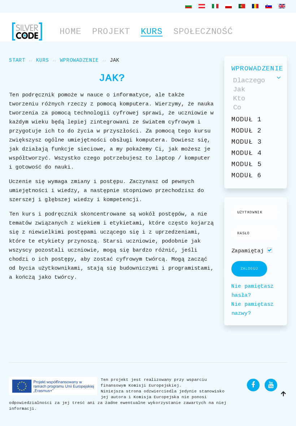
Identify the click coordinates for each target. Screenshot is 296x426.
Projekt (111, 31)
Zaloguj (249, 269)
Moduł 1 (246, 119)
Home (70, 31)
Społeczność (203, 31)
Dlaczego (249, 80)
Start (17, 60)
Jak (239, 90)
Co (237, 108)
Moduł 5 (246, 164)
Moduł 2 (246, 130)
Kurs (151, 31)
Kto (239, 99)
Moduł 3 (246, 141)
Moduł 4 (246, 153)
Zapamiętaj (247, 251)
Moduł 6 (246, 175)
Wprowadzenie (79, 60)
